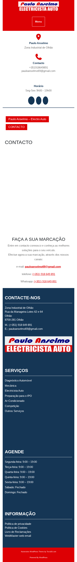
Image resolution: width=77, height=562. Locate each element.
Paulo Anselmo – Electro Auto (27, 119)
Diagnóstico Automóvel (18, 380)
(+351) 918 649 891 (43, 274)
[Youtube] (46, 100)
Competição (12, 405)
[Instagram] (39, 100)
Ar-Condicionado (14, 400)
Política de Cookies (16, 527)
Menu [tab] (38, 21)
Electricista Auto (14, 390)
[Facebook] (31, 100)
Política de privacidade (18, 523)
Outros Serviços (14, 410)
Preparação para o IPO (18, 395)
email (28, 535)
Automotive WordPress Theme (32, 552)
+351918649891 (48, 67)
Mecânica (10, 385)
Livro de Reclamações (18, 531)
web (21, 535)
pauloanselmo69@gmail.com (45, 70)
